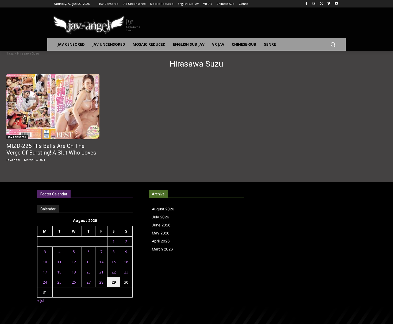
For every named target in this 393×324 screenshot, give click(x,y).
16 (126, 261)
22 (113, 272)
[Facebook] (306, 4)
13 (88, 261)
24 (45, 282)
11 (59, 261)
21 (101, 272)
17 (45, 272)
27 (88, 282)
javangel (13, 160)
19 (74, 272)
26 (74, 282)
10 (45, 261)
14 (101, 261)
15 (113, 261)
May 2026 (160, 233)
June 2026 (161, 225)
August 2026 (163, 209)
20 (88, 272)
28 (101, 282)
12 (74, 261)
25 (59, 282)
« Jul (40, 300)
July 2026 (160, 217)
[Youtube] (336, 4)
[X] (321, 4)
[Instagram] (314, 4)
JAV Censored (17, 137)
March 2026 (162, 249)
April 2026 (161, 241)
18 (59, 272)
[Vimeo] (329, 4)
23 (126, 272)
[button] (332, 44)
